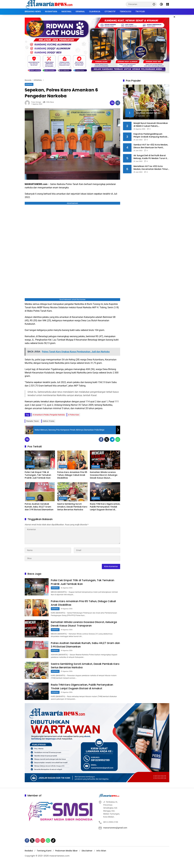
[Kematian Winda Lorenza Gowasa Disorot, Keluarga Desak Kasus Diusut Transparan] (105, 459)
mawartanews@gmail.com (115, 828)
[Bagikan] (117, 102)
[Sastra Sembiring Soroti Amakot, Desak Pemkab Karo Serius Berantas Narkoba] (72, 491)
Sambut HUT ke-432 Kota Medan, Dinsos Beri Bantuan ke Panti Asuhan (150, 146)
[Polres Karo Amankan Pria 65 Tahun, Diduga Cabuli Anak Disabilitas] (72, 459)
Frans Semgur (36, 102)
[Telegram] (112, 439)
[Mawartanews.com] (49, 4)
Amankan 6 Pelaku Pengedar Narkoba (49, 415)
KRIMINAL (29, 84)
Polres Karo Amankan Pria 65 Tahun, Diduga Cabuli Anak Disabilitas (72, 475)
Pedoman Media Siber (66, 850)
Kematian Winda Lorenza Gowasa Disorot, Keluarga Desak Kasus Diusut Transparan (103, 475)
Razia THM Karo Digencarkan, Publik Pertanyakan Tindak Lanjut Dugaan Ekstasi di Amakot (105, 507)
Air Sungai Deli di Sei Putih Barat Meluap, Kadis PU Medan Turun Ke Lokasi (150, 157)
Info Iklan (101, 850)
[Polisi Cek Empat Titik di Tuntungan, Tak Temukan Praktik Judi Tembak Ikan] (40, 459)
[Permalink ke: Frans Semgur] (28, 102)
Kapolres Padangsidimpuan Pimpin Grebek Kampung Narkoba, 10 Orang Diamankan (151, 135)
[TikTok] (53, 840)
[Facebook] (101, 439)
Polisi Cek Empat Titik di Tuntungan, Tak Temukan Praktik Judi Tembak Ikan (38, 475)
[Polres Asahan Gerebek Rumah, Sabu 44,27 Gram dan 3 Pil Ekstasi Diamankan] (40, 491)
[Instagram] (37, 840)
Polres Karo (74, 415)
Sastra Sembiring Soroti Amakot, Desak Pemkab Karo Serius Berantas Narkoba (72, 507)
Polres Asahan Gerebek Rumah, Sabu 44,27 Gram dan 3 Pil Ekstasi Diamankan (39, 507)
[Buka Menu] (167, 4)
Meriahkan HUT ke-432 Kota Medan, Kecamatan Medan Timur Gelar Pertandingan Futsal (150, 167)
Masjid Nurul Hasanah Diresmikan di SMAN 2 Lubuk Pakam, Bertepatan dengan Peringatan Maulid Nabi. (150, 124)
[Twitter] (106, 439)
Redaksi (29, 850)
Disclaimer (87, 850)
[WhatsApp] (117, 439)
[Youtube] (42, 840)
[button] (154, 4)
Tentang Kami (44, 850)
